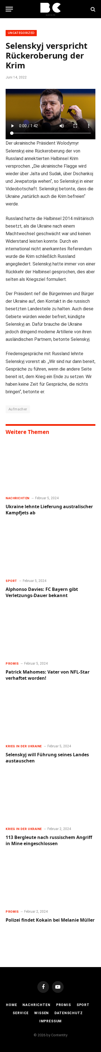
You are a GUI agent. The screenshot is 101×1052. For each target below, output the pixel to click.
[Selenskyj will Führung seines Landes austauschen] (50, 714)
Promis (63, 1005)
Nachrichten (36, 1005)
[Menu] (9, 9)
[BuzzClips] (50, 9)
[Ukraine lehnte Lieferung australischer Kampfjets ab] (50, 466)
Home (11, 1005)
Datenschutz (68, 1013)
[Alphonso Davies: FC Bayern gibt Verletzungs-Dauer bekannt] (50, 548)
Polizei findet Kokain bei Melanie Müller (50, 920)
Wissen (41, 1013)
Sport (83, 1005)
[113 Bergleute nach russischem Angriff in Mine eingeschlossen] (50, 796)
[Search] (92, 9)
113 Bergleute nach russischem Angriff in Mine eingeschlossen (49, 840)
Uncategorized (21, 33)
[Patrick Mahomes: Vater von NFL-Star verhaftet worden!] (50, 631)
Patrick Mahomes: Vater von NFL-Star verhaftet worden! (47, 675)
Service (21, 1013)
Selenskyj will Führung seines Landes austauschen (47, 758)
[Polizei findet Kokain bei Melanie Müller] (50, 879)
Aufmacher (17, 409)
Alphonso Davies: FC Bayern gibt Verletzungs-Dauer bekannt (42, 592)
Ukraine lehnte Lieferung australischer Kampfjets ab (49, 509)
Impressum (50, 1021)
